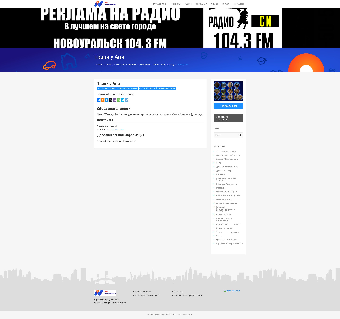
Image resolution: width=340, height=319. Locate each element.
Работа (188, 4)
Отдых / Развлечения (226, 203)
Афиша (225, 4)
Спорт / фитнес (223, 215)
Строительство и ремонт (228, 224)
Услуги (219, 236)
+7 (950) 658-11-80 (115, 129)
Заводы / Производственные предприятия (225, 209)
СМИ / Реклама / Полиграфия (224, 219)
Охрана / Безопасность (227, 159)
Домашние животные (226, 167)
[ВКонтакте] (98, 100)
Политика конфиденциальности (188, 295)
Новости (175, 4)
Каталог (109, 64)
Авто (218, 163)
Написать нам (228, 105)
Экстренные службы (226, 151)
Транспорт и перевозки (227, 232)
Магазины (120, 64)
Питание (220, 174)
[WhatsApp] (118, 100)
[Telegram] (126, 100)
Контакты (238, 4)
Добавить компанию (223, 118)
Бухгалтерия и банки (226, 240)
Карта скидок (160, 4)
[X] (110, 100)
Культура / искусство (226, 184)
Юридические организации (229, 243)
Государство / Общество (228, 155)
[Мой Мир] (106, 100)
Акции (214, 4)
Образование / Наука (226, 192)
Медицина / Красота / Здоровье (226, 179)
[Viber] (114, 100)
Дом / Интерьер (223, 171)
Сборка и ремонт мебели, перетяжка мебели (157, 88)
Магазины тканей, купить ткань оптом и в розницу (151, 64)
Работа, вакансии (143, 291)
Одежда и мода (224, 199)
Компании (201, 4)
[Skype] (122, 100)
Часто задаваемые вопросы (147, 295)
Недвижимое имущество (228, 195)
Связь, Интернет (224, 228)
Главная (98, 64)
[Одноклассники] (102, 100)
